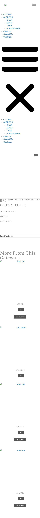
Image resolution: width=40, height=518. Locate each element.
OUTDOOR (8, 17)
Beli (21, 309)
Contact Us (8, 34)
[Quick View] (17, 309)
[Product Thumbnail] (36, 155)
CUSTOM (7, 14)
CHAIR (9, 20)
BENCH (10, 23)
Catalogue (7, 37)
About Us (7, 31)
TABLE (9, 26)
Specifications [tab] (6, 236)
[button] (20, 78)
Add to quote (19, 317)
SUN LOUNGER (13, 28)
